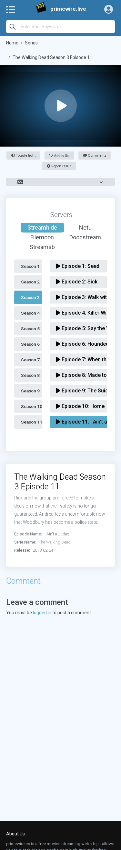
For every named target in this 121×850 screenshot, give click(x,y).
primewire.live (68, 9)
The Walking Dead (55, 542)
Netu (85, 227)
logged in (42, 612)
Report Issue (60, 166)
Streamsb (42, 247)
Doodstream (85, 237)
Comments (96, 155)
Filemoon (42, 237)
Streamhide (42, 227)
